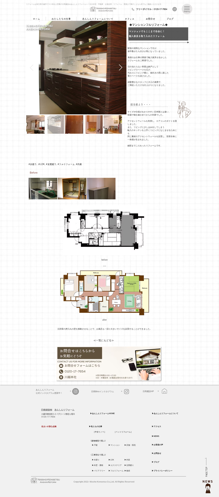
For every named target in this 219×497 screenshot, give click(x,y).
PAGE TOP (206, 472)
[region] (208, 486)
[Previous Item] (32, 67)
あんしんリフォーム (64, 410)
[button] (186, 9)
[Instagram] (174, 9)
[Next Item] (121, 67)
